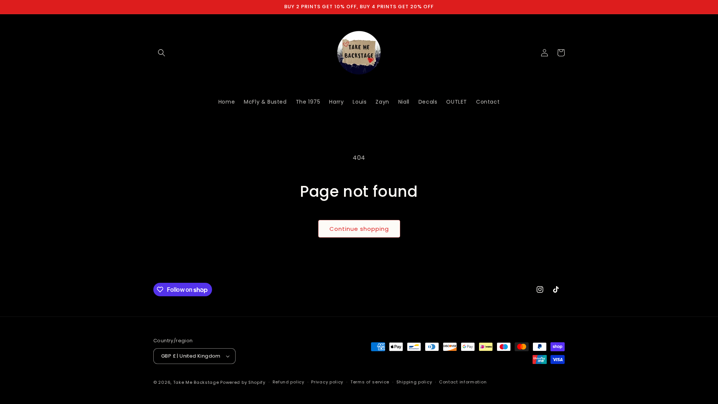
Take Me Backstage (196, 382)
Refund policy (288, 382)
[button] (161, 53)
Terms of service (369, 382)
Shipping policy (414, 382)
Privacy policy (327, 382)
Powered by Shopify (243, 382)
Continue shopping (359, 229)
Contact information (463, 382)
